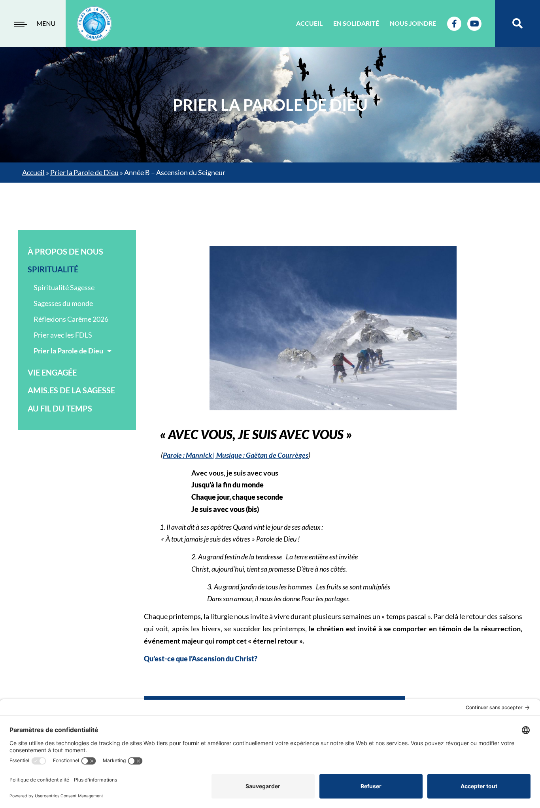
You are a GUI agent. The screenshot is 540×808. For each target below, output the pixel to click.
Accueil (309, 23)
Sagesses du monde (63, 303)
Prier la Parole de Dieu (84, 172)
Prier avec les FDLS (63, 334)
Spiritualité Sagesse (64, 287)
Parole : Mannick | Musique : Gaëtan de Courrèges (235, 455)
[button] (517, 23)
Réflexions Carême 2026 (71, 319)
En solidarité (356, 23)
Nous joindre (413, 23)
